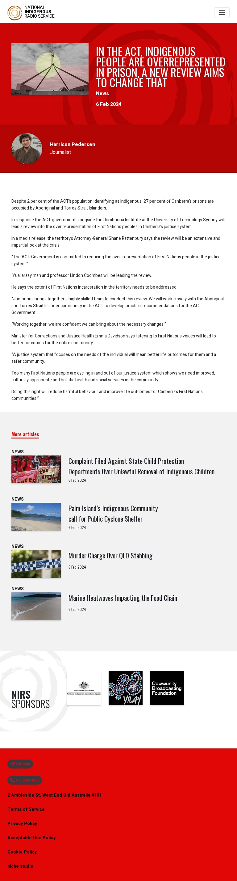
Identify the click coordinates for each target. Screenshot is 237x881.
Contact (22, 764)
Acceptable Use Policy (31, 838)
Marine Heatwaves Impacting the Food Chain (123, 598)
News (102, 93)
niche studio (20, 866)
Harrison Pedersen (72, 144)
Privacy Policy (22, 823)
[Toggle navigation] (222, 12)
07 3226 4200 (27, 780)
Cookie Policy (22, 852)
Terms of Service (26, 809)
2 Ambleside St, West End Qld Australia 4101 (54, 795)
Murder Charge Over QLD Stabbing (110, 555)
